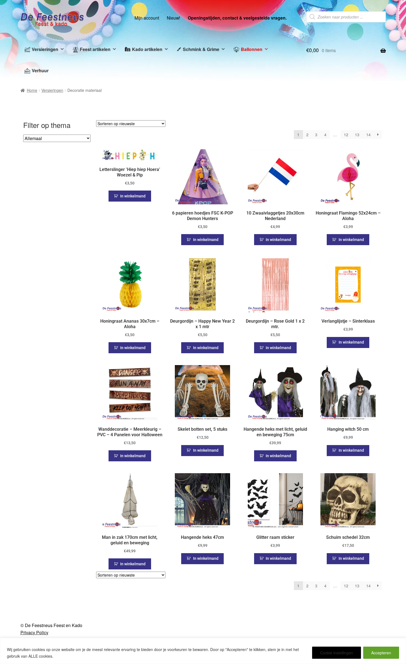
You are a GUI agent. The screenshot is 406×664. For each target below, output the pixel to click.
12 (346, 134)
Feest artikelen (95, 49)
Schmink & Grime (201, 49)
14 (368, 134)
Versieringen (45, 49)
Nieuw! (173, 18)
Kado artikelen (147, 49)
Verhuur (40, 70)
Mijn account (147, 18)
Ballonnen (251, 49)
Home (32, 90)
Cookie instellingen (336, 652)
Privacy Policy (34, 632)
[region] (203, 651)
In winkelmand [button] (133, 196)
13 (357, 134)
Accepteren (381, 652)
